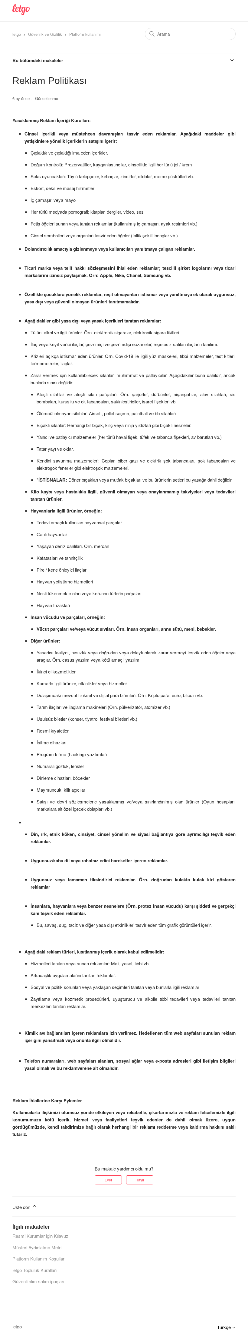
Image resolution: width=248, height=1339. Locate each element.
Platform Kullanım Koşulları (38, 1258)
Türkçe (224, 1327)
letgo (16, 34)
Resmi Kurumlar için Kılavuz (40, 1236)
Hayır (139, 1179)
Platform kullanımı (85, 34)
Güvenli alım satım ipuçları (38, 1281)
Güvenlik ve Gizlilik (45, 34)
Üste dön (21, 1207)
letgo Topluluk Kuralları (34, 1270)
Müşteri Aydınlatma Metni (37, 1247)
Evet (108, 1179)
